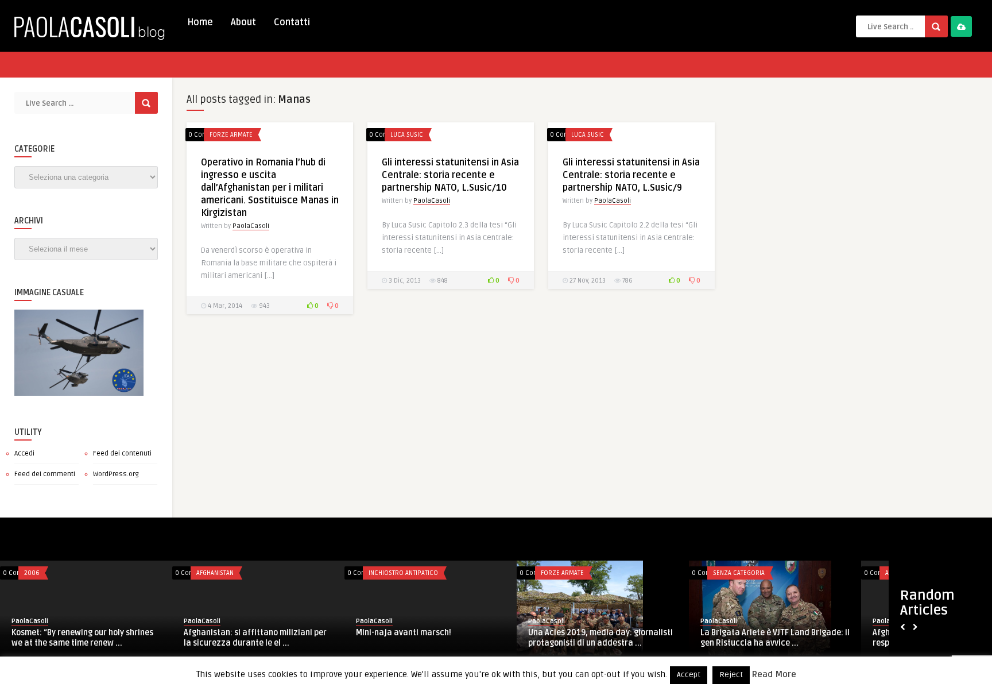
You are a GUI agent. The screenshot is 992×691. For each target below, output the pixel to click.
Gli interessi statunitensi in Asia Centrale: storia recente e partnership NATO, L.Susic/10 (450, 175)
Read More (774, 674)
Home (200, 22)
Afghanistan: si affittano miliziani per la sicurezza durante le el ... (255, 638)
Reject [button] (731, 675)
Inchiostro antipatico (403, 573)
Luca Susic (406, 134)
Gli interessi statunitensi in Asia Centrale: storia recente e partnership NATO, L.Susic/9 (631, 175)
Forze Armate (231, 134)
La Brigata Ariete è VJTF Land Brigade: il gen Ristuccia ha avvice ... (775, 638)
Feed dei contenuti (122, 453)
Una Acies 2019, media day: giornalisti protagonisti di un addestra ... (600, 638)
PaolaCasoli (250, 226)
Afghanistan (215, 573)
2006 (32, 573)
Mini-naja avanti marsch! (403, 633)
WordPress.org (116, 474)
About (243, 22)
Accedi (24, 453)
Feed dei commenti (44, 474)
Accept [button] (688, 675)
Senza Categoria (739, 573)
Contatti (292, 22)
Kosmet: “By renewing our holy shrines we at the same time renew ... (82, 638)
